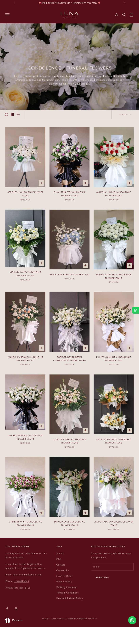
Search (60, 553)
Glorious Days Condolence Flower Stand (69, 441)
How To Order (64, 576)
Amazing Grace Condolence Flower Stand (113, 194)
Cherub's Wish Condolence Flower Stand (25, 523)
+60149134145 (21, 581)
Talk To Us (24, 587)
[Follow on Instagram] (16, 608)
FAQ (59, 559)
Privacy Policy (64, 581)
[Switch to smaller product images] (12, 114)
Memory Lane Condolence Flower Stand (25, 274)
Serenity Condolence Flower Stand (25, 194)
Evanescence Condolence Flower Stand (69, 523)
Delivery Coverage (66, 587)
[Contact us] (132, 620)
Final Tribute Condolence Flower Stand (69, 194)
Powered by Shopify (85, 619)
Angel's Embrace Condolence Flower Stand (25, 359)
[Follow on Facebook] (7, 608)
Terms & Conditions (67, 592)
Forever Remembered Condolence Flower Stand (69, 359)
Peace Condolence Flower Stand (69, 274)
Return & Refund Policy (69, 598)
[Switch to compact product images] (18, 114)
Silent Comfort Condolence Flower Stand (113, 441)
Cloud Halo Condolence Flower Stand (113, 523)
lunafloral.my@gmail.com (27, 574)
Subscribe (102, 577)
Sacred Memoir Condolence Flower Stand (25, 437)
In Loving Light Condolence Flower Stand (113, 359)
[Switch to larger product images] (6, 114)
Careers (60, 564)
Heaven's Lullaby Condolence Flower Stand (113, 276)
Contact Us (62, 570)
